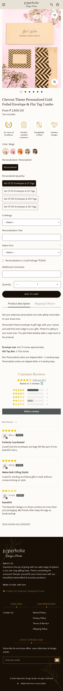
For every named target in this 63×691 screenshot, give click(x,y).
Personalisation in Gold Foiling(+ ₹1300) (26, 260)
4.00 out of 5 (39, 380)
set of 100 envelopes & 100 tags (20, 199)
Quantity (6, 284)
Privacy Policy (39, 618)
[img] (9, 430)
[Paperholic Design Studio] (31, 4)
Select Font (31, 245)
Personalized (10, 167)
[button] (57, 4)
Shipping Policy (40, 629)
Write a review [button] (31, 411)
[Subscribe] (57, 660)
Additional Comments (13, 267)
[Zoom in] (54, 82)
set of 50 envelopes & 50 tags (19, 191)
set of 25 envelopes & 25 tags (19, 183)
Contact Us (8, 612)
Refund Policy (39, 612)
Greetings (7, 215)
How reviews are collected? (16, 524)
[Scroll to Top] (58, 675)
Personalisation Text (12, 230)
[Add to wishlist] (54, 15)
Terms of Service (41, 623)
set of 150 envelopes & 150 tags (20, 206)
